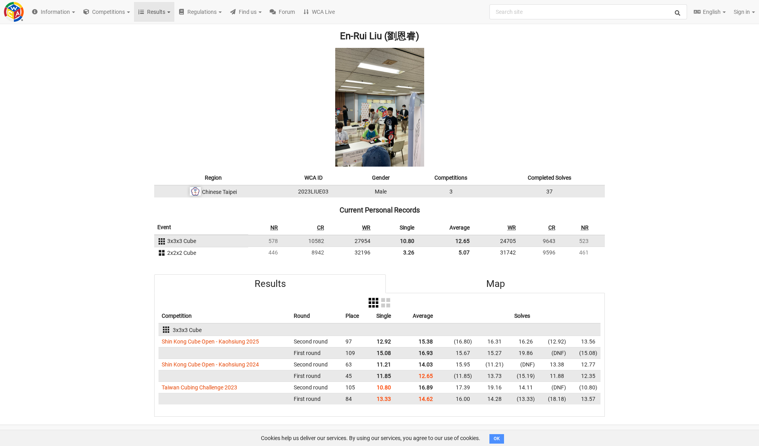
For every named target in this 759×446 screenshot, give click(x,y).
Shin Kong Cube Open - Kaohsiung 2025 (210, 341)
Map (495, 283)
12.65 (462, 241)
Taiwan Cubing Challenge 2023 (199, 387)
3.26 (408, 252)
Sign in (742, 12)
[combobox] (588, 11)
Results (270, 283)
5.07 (464, 252)
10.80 (407, 241)
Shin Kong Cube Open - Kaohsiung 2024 (210, 364)
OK (497, 438)
